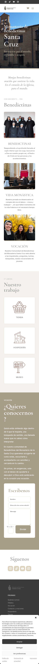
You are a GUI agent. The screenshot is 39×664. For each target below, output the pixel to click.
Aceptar (19, 642)
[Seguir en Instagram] (5, 1)
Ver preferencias (19, 653)
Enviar (23, 529)
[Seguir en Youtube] (13, 1)
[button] (36, 618)
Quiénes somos (13, 600)
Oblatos (10, 603)
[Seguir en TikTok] (9, 1)
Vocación (11, 606)
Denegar (19, 647)
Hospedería (12, 611)
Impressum (33, 658)
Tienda (10, 614)
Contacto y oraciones (16, 609)
